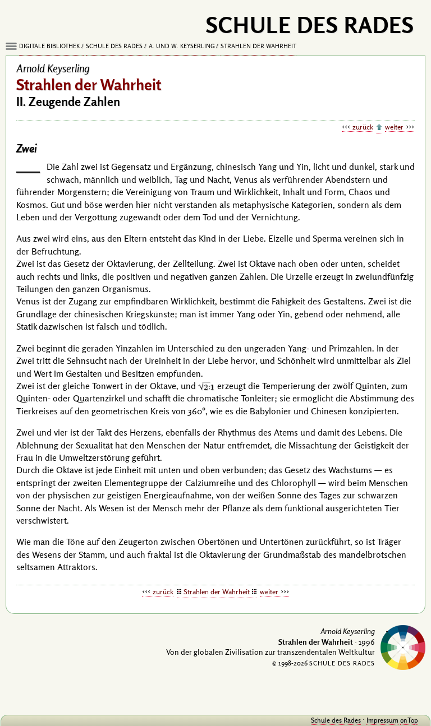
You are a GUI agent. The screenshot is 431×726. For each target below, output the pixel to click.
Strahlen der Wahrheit (258, 46)
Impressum (382, 720)
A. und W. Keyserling (182, 46)
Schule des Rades (114, 46)
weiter (394, 126)
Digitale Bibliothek (49, 46)
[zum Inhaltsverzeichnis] (379, 127)
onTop (409, 720)
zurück (362, 126)
